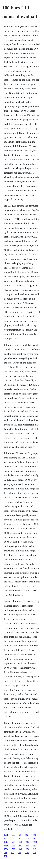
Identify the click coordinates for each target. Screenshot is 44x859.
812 (20, 845)
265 (13, 845)
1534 (6, 849)
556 (20, 842)
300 (13, 835)
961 (34, 838)
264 (13, 842)
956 (27, 849)
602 (12, 853)
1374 (27, 838)
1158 (6, 845)
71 (20, 835)
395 (34, 845)
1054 (35, 835)
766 (19, 853)
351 (5, 853)
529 (13, 849)
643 (12, 838)
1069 (35, 842)
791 (5, 856)
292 (19, 838)
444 (27, 845)
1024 (27, 835)
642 (20, 849)
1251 (6, 835)
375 (34, 853)
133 (5, 838)
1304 (27, 853)
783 (27, 842)
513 (34, 849)
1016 (6, 842)
